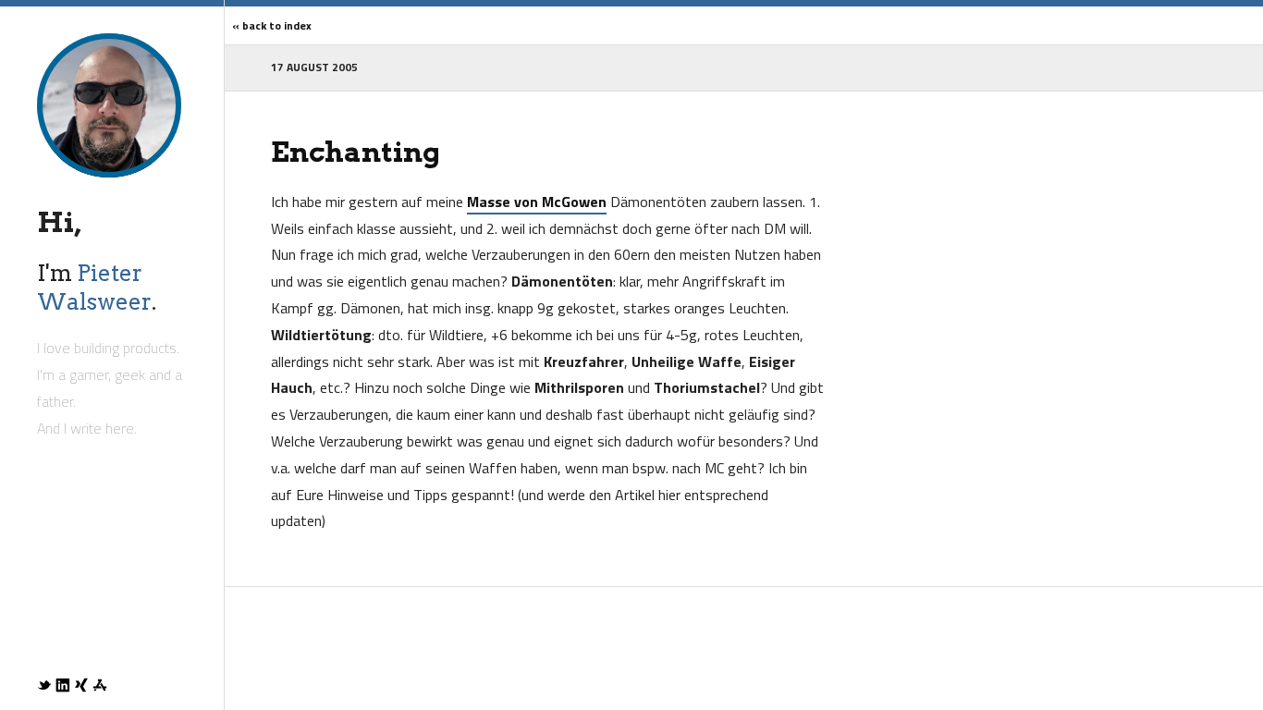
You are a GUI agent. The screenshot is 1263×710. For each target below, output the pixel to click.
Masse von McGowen (537, 201)
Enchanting (355, 151)
